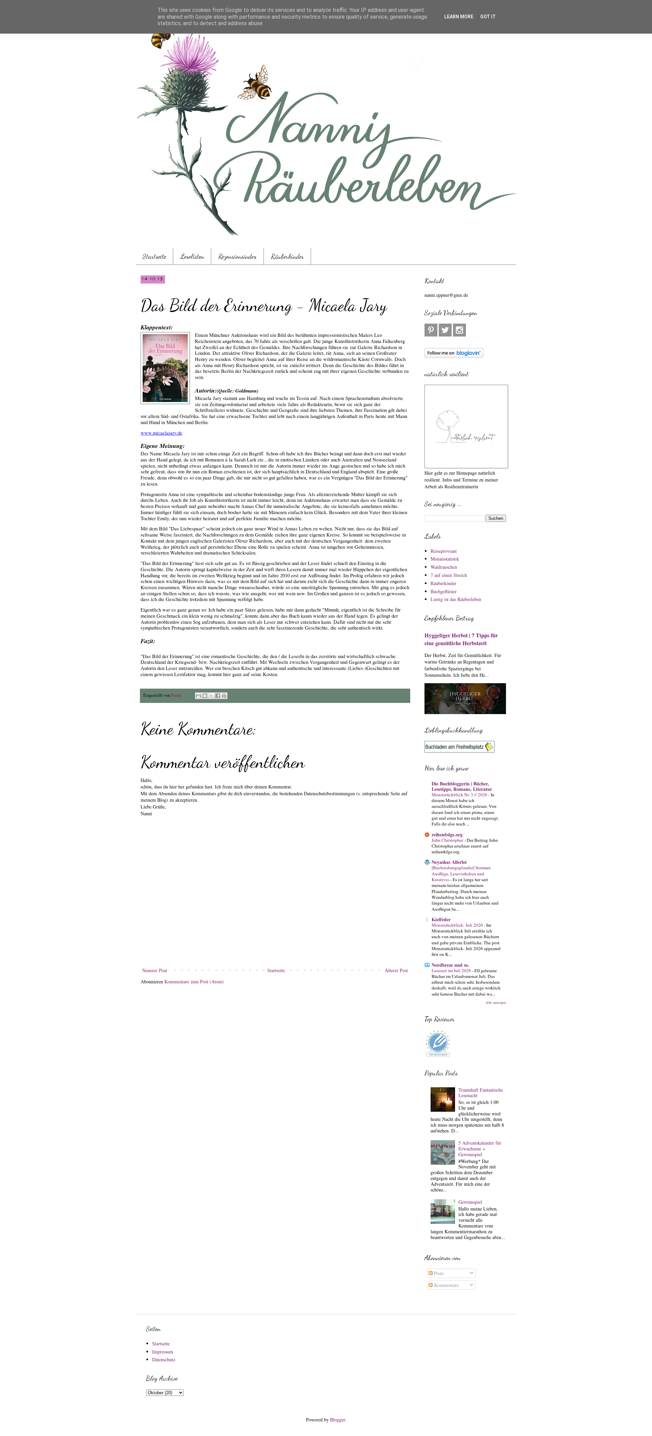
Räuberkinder (287, 256)
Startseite (154, 256)
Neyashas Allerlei (449, 862)
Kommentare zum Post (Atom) (194, 981)
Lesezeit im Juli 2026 (452, 970)
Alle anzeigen (496, 1002)
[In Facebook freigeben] (217, 695)
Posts (438, 1273)
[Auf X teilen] (211, 695)
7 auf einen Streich (449, 575)
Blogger (337, 1419)
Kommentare (446, 1285)
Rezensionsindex (237, 256)
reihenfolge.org (447, 834)
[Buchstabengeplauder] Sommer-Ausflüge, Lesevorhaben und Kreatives (461, 874)
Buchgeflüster (444, 591)
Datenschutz (163, 1359)
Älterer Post (396, 970)
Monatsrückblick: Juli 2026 (458, 925)
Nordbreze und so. (450, 964)
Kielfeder (441, 919)
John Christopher (448, 840)
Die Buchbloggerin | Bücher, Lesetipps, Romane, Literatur (462, 786)
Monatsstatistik (445, 559)
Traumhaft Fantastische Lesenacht (480, 1093)
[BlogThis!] (204, 695)
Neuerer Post (154, 970)
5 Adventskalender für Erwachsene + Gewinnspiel (479, 1149)
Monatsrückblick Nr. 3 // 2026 (460, 795)
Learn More (458, 16)
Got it (488, 16)
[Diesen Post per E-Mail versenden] (198, 695)
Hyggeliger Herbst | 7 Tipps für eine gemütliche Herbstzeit (461, 639)
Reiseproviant (444, 551)
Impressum (162, 1351)
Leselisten (192, 256)
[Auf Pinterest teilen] (224, 695)
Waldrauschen (444, 567)
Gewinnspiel (470, 1202)
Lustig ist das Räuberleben (456, 599)
